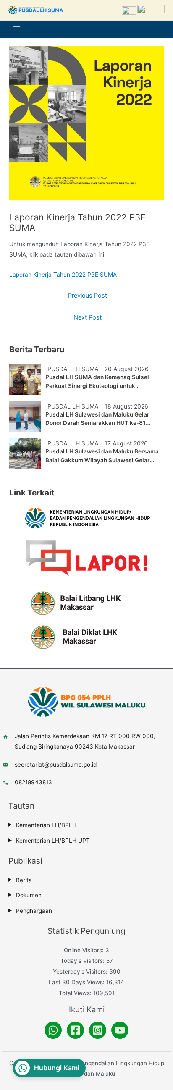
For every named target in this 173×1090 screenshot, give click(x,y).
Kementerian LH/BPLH (46, 825)
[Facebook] (75, 1030)
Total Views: (76, 993)
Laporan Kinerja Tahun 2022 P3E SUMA (63, 274)
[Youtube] (119, 1030)
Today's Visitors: (83, 960)
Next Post (87, 317)
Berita (24, 880)
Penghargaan (34, 910)
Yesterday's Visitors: (81, 971)
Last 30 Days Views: (77, 982)
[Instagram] (97, 1030)
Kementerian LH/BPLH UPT (53, 840)
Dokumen (29, 895)
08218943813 (33, 782)
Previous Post (87, 295)
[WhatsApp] (53, 1030)
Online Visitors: (84, 950)
